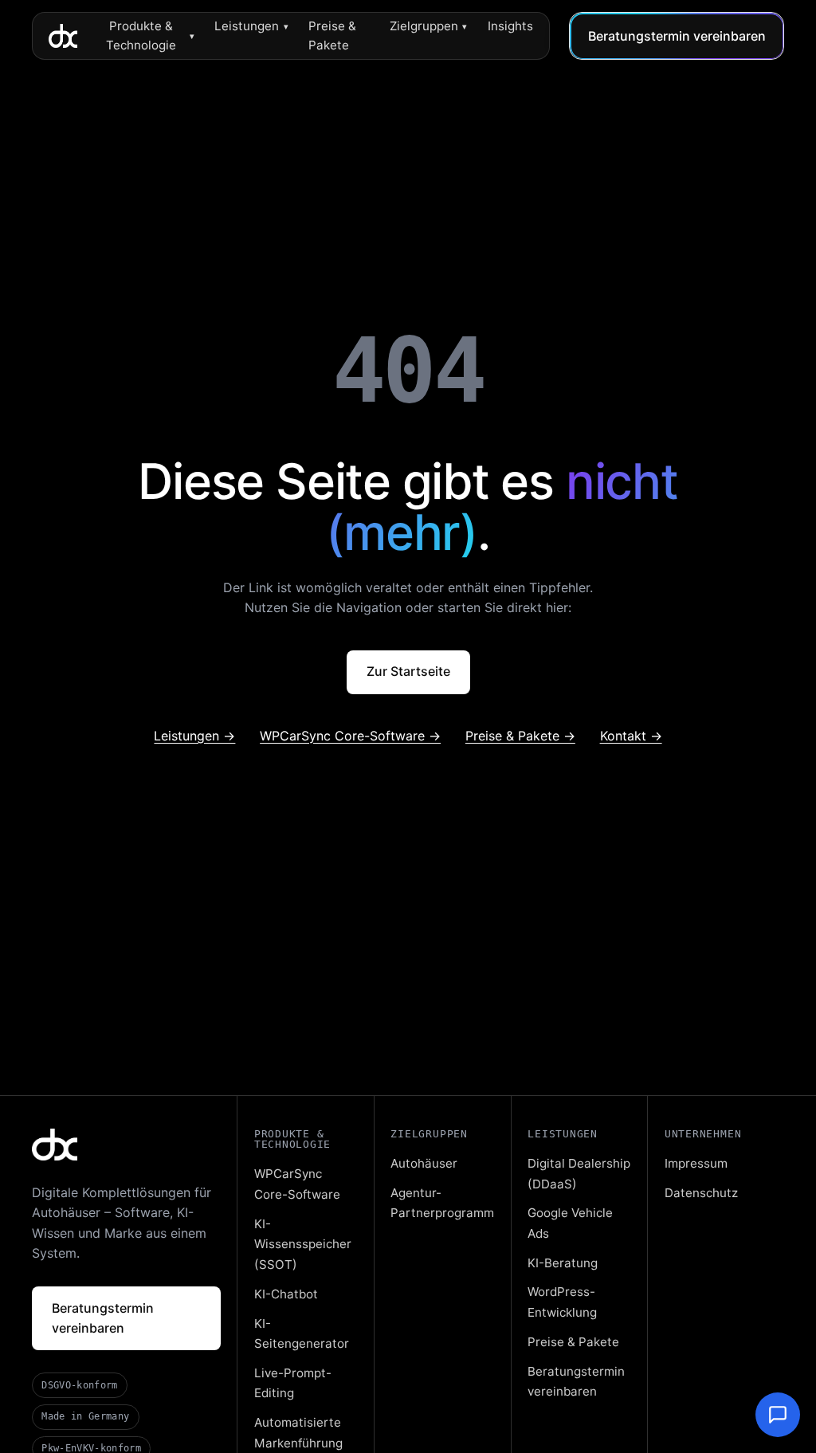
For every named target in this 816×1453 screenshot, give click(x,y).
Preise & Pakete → (520, 736)
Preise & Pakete (332, 35)
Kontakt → (631, 736)
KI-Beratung (563, 1262)
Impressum (696, 1163)
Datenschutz (701, 1192)
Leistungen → (194, 736)
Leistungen (251, 25)
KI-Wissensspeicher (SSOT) (302, 1244)
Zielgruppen (429, 25)
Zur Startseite (408, 671)
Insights (510, 25)
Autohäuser (423, 1163)
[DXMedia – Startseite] (63, 36)
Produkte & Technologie (150, 35)
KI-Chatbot (286, 1294)
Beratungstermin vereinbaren (677, 36)
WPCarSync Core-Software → (350, 736)
